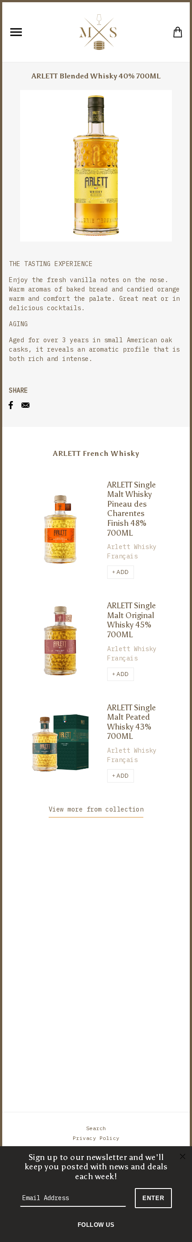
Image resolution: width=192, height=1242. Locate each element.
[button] (120, 572)
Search (96, 1128)
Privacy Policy (96, 1138)
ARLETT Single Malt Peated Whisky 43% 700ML (131, 722)
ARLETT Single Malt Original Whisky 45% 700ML (131, 620)
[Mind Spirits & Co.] (97, 31)
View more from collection (96, 809)
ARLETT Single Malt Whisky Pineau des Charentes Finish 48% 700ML (131, 509)
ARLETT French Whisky (96, 453)
